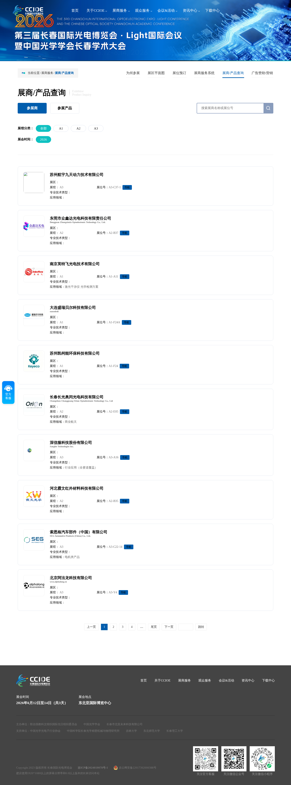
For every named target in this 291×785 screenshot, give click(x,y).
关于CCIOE (95, 11)
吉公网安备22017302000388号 (137, 767)
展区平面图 (156, 73)
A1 (61, 128)
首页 (75, 11)
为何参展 (133, 73)
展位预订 (179, 73)
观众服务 (142, 11)
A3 (96, 128)
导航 (127, 187)
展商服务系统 (204, 73)
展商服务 (119, 11)
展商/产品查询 (233, 73)
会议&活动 (166, 11)
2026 (43, 139)
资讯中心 (190, 11)
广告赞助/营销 (262, 73)
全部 (43, 128)
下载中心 (212, 11)
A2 (78, 128)
